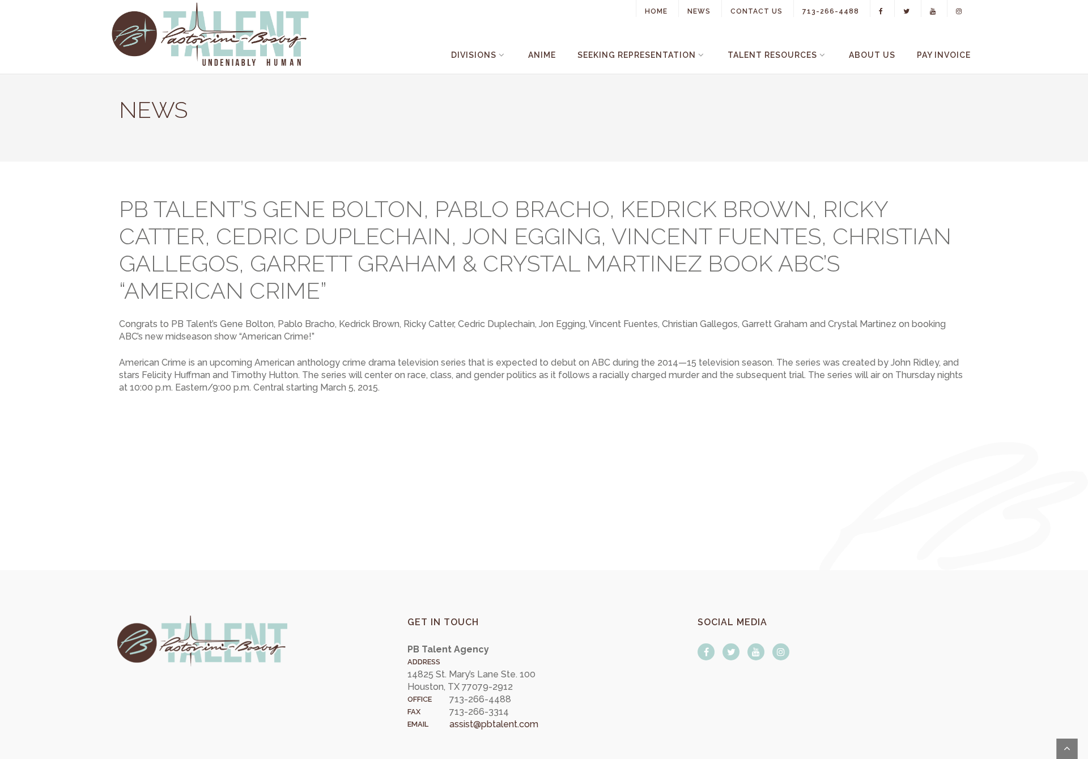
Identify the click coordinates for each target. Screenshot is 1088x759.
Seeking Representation (636, 55)
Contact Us (756, 11)
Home (656, 11)
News (699, 11)
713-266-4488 (830, 11)
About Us (872, 55)
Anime (542, 55)
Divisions (473, 55)
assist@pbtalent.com (493, 724)
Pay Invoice (944, 55)
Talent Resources (772, 55)
